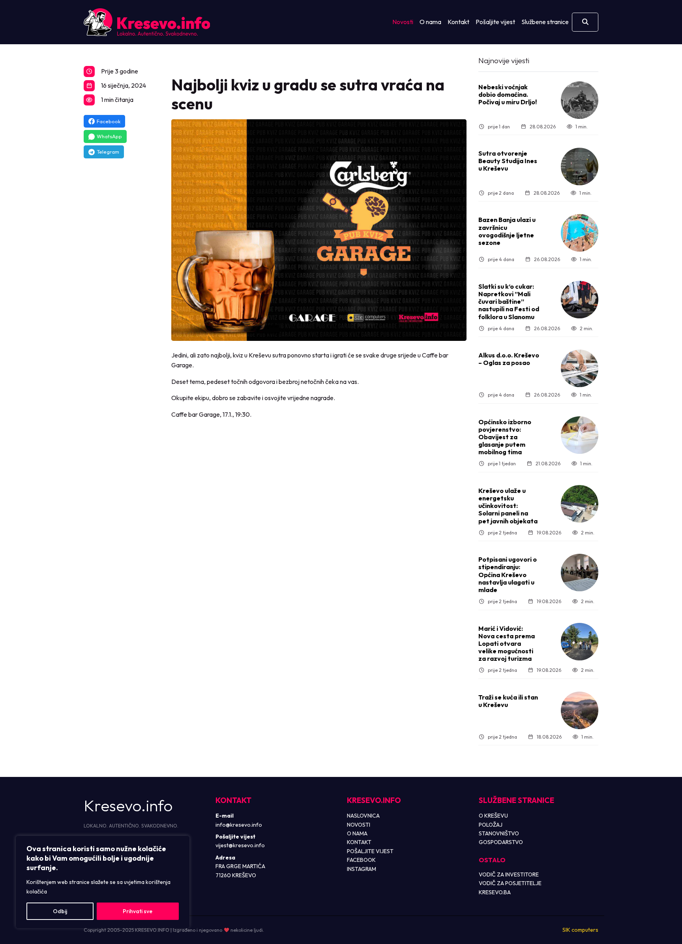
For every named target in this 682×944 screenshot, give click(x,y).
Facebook (108, 121)
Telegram (108, 152)
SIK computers (580, 929)
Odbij (60, 911)
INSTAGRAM (361, 869)
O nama (430, 22)
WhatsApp (109, 136)
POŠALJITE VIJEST (370, 851)
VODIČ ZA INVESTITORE (509, 874)
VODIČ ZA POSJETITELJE (510, 883)
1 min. (581, 127)
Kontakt (458, 22)
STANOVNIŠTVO (499, 833)
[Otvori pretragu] (585, 22)
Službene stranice (545, 22)
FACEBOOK (361, 859)
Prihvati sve (137, 911)
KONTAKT (359, 842)
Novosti (402, 22)
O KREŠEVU (493, 815)
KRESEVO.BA (495, 892)
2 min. (586, 328)
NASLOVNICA (363, 815)
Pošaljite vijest (495, 22)
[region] (102, 882)
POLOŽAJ (490, 824)
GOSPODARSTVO (501, 842)
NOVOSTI (358, 824)
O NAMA (357, 833)
